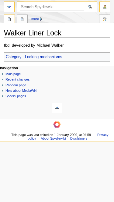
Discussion (22, 20)
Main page (13, 74)
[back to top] (57, 108)
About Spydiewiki (53, 138)
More (35, 19)
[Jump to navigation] (9, 7)
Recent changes (17, 79)
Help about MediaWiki (21, 90)
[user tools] (104, 7)
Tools (104, 20)
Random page (15, 85)
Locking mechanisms (43, 57)
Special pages (15, 96)
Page (9, 20)
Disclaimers (79, 138)
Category (14, 57)
